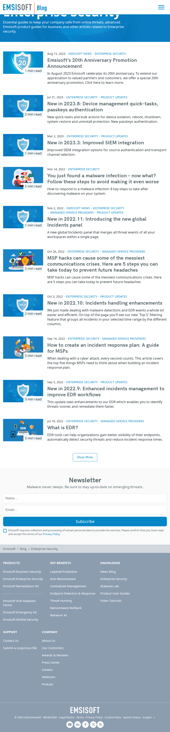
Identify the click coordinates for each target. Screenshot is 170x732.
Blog (23, 549)
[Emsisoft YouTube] (69, 724)
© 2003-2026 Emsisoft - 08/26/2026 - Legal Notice (44, 717)
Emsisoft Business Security (22, 571)
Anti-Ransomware (63, 579)
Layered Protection (63, 571)
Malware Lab (109, 586)
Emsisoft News (80, 54)
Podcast (47, 684)
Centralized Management (68, 586)
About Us (48, 640)
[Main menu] (161, 7)
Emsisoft (17, 7)
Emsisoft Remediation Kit (21, 586)
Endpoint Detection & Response (72, 593)
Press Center (51, 662)
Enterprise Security (110, 54)
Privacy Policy (51, 534)
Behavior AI (58, 615)
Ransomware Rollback (66, 608)
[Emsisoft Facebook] (85, 724)
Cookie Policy (113, 717)
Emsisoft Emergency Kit (20, 612)
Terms (80, 717)
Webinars (48, 677)
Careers (47, 670)
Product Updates (114, 97)
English (147, 717)
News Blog (108, 571)
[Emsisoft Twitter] (93, 724)
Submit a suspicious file (20, 648)
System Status (132, 717)
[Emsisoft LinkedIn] (77, 724)
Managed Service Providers (72, 212)
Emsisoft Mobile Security (20, 619)
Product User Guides (115, 593)
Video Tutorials (110, 600)
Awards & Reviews (55, 655)
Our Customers (53, 648)
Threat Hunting (61, 600)
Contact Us (10, 640)
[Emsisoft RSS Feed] (100, 724)
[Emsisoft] (85, 710)
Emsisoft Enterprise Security (23, 579)
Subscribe (85, 521)
